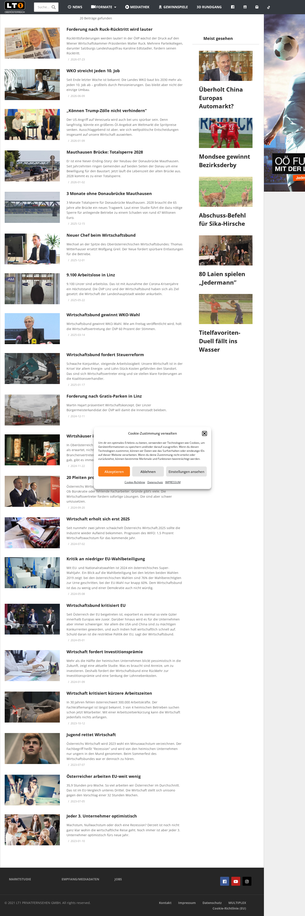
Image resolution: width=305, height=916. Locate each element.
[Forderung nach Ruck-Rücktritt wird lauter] (32, 43)
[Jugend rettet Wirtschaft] (32, 748)
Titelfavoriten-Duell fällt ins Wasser (219, 341)
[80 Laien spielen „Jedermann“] (226, 250)
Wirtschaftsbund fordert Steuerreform (105, 354)
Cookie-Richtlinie (135, 482)
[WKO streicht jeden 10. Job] (32, 84)
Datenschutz (155, 482)
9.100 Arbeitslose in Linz (91, 274)
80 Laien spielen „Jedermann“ (222, 278)
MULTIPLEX (237, 903)
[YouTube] (235, 881)
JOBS (118, 879)
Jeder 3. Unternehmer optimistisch (102, 816)
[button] (204, 433)
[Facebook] (224, 881)
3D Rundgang (209, 7)
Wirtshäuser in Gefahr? (90, 436)
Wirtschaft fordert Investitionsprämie (105, 651)
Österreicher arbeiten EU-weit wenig (104, 776)
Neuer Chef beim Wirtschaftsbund (101, 235)
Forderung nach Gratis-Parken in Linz (104, 396)
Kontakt (165, 903)
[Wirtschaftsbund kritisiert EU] (32, 619)
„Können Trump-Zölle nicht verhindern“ (107, 110)
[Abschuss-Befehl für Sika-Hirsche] (226, 192)
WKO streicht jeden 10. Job (93, 70)
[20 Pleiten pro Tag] (32, 491)
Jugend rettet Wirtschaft (91, 734)
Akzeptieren (114, 471)
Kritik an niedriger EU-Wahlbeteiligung (106, 558)
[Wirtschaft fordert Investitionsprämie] (32, 665)
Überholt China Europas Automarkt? (221, 97)
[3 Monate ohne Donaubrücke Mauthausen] (32, 207)
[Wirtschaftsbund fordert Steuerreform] (32, 368)
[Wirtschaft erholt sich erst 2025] (32, 532)
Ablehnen (148, 471)
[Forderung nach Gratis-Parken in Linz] (32, 409)
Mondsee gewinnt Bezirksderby (224, 160)
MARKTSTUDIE (20, 879)
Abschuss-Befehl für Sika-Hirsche (222, 219)
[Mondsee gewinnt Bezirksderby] (226, 133)
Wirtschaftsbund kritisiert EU (96, 605)
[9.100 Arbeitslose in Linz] (32, 288)
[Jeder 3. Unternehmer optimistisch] (32, 829)
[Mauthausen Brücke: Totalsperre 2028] (32, 165)
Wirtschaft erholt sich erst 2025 (98, 519)
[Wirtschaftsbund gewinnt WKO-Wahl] (32, 328)
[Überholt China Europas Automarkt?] (226, 66)
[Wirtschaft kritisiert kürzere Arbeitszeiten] (32, 707)
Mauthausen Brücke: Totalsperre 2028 (105, 152)
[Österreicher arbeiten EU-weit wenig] (32, 790)
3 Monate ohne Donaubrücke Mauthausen (109, 193)
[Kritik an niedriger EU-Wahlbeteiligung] (32, 572)
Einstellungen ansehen (186, 471)
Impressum (187, 903)
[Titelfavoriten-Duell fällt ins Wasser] (226, 309)
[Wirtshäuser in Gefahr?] (32, 449)
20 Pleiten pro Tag (84, 477)
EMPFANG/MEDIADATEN (80, 879)
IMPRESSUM (173, 482)
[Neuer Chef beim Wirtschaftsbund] (32, 249)
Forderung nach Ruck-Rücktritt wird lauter (109, 29)
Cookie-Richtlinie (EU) (229, 908)
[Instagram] (246, 881)
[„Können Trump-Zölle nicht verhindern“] (32, 124)
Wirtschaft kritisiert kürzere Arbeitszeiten (109, 693)
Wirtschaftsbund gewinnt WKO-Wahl (103, 314)
